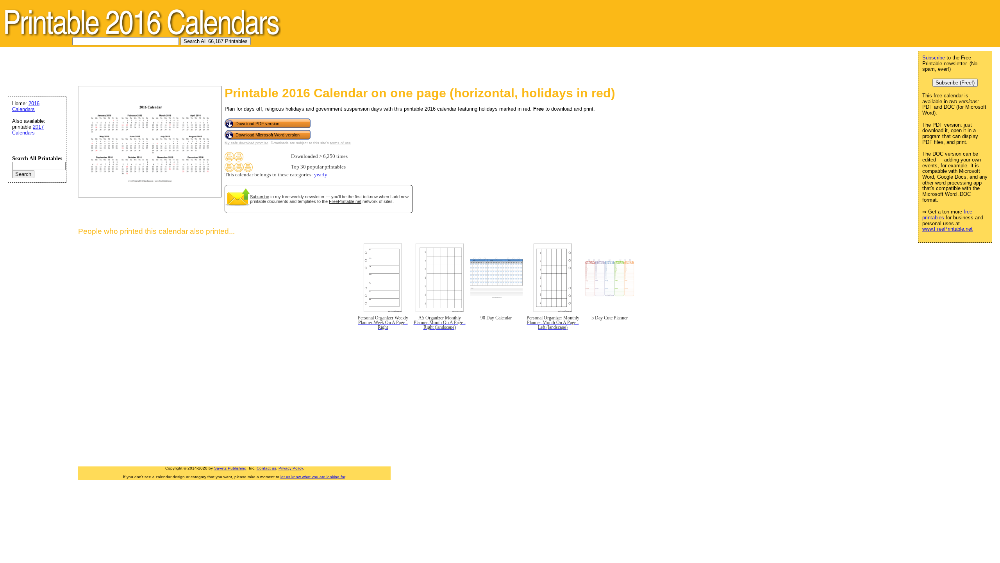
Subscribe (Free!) (955, 83)
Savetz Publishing (230, 468)
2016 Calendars (25, 106)
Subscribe (259, 196)
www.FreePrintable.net (947, 229)
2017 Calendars (28, 130)
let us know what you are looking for (312, 477)
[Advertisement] (146, 64)
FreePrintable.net (345, 201)
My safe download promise (246, 143)
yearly (320, 175)
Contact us (266, 468)
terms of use (340, 143)
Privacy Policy (291, 468)
